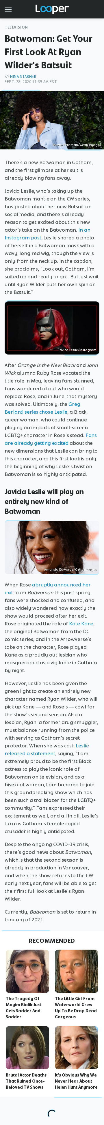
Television (16, 27)
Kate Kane (81, 623)
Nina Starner (23, 76)
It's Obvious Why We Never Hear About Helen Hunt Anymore (76, 1081)
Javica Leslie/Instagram (77, 350)
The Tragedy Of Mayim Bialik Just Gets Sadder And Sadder (23, 1007)
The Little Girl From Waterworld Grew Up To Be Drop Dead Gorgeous (76, 1007)
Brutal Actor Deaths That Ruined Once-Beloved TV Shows (26, 1081)
